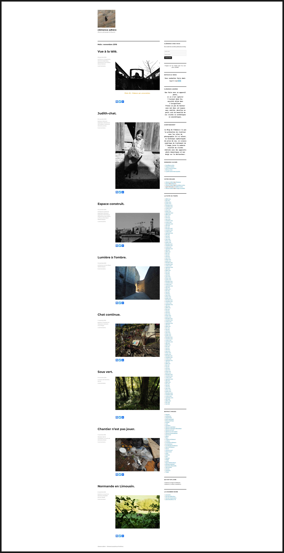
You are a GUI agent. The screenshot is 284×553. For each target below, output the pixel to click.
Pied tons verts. (169, 170)
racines (104, 125)
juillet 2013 (167, 326)
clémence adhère (107, 30)
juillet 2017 (167, 251)
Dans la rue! (168, 434)
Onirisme (167, 455)
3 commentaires (101, 66)
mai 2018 (167, 236)
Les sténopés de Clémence (171, 445)
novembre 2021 (169, 206)
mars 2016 (167, 276)
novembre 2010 (169, 376)
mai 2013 (167, 329)
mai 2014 (167, 310)
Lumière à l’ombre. (112, 257)
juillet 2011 (167, 363)
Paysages (105, 495)
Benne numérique (169, 420)
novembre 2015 (169, 283)
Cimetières (105, 322)
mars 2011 (167, 369)
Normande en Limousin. (116, 486)
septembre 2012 (169, 342)
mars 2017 (167, 258)
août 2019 (167, 225)
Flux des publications (170, 496)
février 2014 (168, 315)
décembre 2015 (168, 281)
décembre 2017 (168, 244)
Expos (166, 438)
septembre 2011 (169, 360)
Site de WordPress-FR (170, 499)
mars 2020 (167, 219)
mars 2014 (167, 314)
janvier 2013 (168, 335)
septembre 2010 (169, 379)
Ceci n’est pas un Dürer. (170, 168)
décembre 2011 (168, 355)
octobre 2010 (168, 377)
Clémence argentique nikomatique (173, 428)
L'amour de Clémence (170, 439)
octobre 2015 (168, 284)
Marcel (99, 64)
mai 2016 (167, 273)
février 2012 (168, 352)
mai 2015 (167, 292)
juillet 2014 (167, 307)
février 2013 (168, 334)
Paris (104, 217)
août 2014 (167, 306)
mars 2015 (167, 295)
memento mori (168, 450)
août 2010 (167, 380)
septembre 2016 (169, 267)
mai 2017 (167, 255)
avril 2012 (167, 349)
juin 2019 (167, 227)
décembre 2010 (168, 374)
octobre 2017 (168, 247)
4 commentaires (102, 221)
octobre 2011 (168, 359)
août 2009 (167, 399)
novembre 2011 (168, 357)
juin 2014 (167, 309)
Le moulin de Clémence (103, 379)
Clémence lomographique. (171, 433)
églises (167, 436)
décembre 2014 (168, 300)
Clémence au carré (169, 430)
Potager (102, 325)
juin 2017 (167, 253)
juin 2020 (167, 216)
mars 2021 (167, 210)
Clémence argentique (103, 60)
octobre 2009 (168, 396)
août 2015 (167, 287)
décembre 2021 (168, 205)
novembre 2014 (169, 301)
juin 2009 (167, 402)
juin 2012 (167, 346)
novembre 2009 (169, 394)
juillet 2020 (168, 214)
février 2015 (168, 296)
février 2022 (168, 202)
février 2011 (168, 371)
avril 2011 (167, 368)
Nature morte (168, 452)
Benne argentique (169, 419)
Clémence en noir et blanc (104, 62)
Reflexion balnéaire (170, 464)
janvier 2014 (168, 317)
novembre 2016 (169, 264)
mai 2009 (167, 404)
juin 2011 (167, 365)
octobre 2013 (168, 321)
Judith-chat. (107, 113)
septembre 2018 (169, 233)
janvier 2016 (168, 279)
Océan (166, 453)
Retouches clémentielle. (171, 466)
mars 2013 (167, 332)
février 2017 (168, 259)
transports (167, 470)
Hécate (167, 183)
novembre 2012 (169, 338)
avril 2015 (167, 293)
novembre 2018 (169, 230)
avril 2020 (167, 217)
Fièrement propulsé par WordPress (115, 546)
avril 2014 (167, 312)
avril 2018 (167, 237)
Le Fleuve (100, 217)
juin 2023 (167, 200)
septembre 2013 (169, 323)
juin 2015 (167, 290)
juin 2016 (167, 272)
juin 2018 (167, 234)
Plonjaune (178, 182)
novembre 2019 (169, 220)
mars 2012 (167, 351)
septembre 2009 (169, 397)
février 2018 (168, 241)
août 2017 (167, 250)
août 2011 (167, 362)
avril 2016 (167, 275)
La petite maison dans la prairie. (172, 171)
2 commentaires (101, 127)
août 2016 (167, 269)
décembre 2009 (169, 393)
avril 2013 (167, 331)
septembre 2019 (169, 224)
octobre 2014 (168, 303)
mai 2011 (167, 366)
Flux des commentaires (170, 498)
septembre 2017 (169, 248)
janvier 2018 (168, 242)
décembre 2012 (168, 337)
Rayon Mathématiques (170, 462)
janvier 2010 (168, 391)
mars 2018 (167, 239)
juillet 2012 (167, 345)
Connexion (168, 495)
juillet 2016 (168, 270)
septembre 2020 (169, 213)
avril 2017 (167, 256)
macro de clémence (169, 447)
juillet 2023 (168, 199)
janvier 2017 (168, 261)
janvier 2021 (168, 211)
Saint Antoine (168, 467)
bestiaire (100, 121)
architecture (101, 59)
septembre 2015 (169, 286)
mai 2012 (167, 348)
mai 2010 (167, 385)
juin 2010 (167, 383)
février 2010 (168, 390)
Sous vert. (105, 372)
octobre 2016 (168, 265)
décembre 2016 (169, 262)
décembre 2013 (168, 318)
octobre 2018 (168, 231)
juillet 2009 (168, 401)
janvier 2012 (168, 354)
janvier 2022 (168, 203)
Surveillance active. (169, 165)
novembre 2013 (169, 320)
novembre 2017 (169, 245)
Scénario (103, 64)
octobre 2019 (168, 222)
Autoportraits (107, 59)
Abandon (100, 436)
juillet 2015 (167, 289)
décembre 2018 (168, 228)
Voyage (103, 497)
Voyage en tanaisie (169, 167)
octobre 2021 (168, 208)
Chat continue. (109, 314)
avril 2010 (167, 387)
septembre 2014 (169, 304)
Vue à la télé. (107, 51)
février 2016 (168, 278)
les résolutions (168, 444)
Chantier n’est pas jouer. (116, 429)
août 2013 (167, 324)
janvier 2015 (168, 298)
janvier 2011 (168, 373)
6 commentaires (102, 268)
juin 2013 (167, 328)
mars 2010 (167, 388)
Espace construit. (111, 204)
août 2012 (167, 343)
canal (166, 424)
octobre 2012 (168, 340)
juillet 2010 (167, 382)
